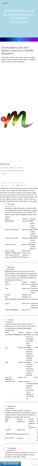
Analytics (11, 320)
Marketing (11, 267)
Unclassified (12, 448)
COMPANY (19, 167)
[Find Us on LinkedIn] (7, 178)
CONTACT (4, 173)
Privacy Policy (4, 185)
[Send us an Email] (12, 178)
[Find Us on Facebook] (3, 178)
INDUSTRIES (4, 167)
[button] (3, 119)
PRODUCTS (12, 167)
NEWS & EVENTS (6, 170)
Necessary (11, 204)
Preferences (11, 406)
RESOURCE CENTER (18, 170)
